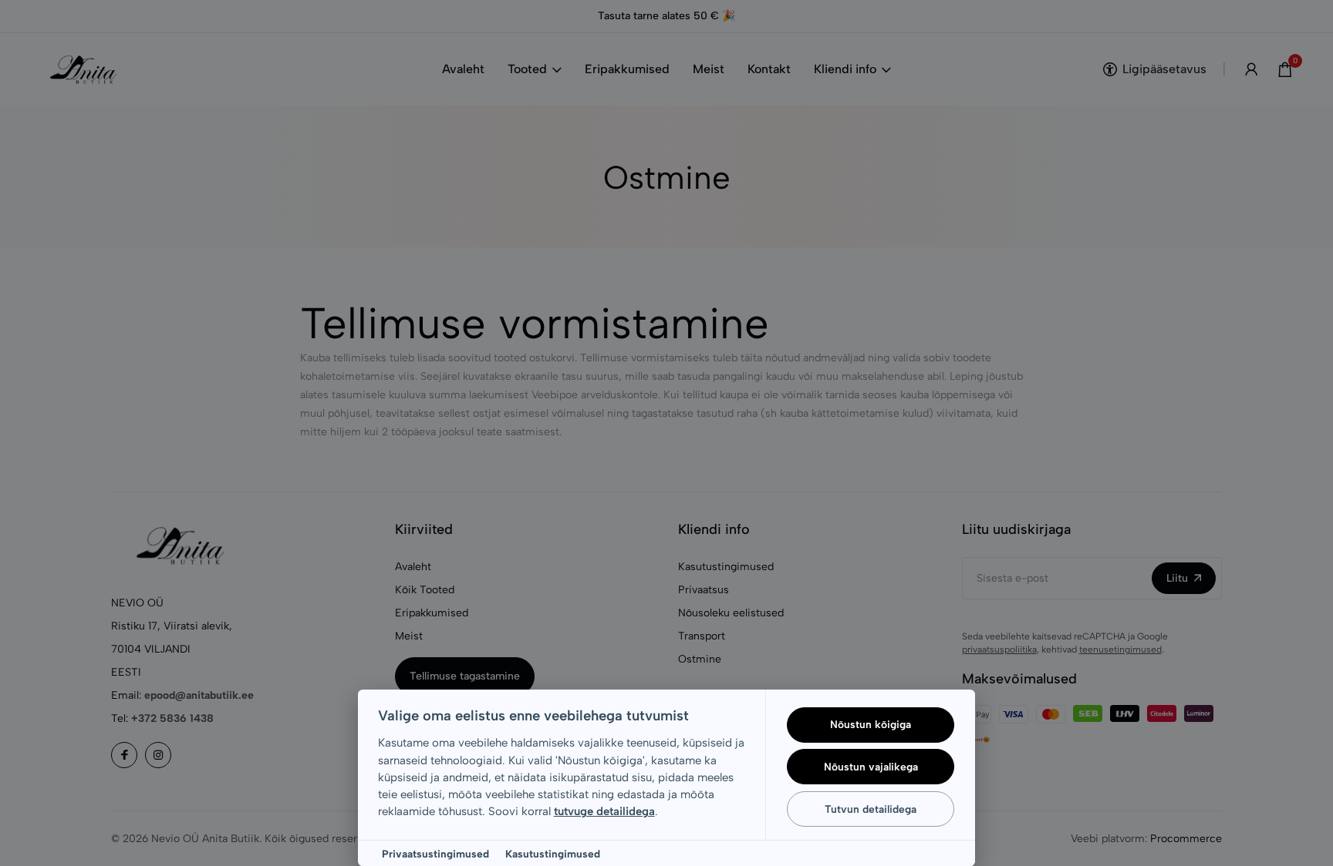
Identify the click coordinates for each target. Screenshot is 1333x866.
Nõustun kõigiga (870, 724)
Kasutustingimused (552, 854)
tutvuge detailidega (604, 811)
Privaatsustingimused (435, 854)
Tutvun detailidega (870, 809)
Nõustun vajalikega (871, 766)
